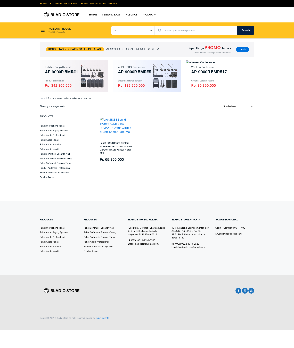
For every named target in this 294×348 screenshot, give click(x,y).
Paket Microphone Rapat (52, 126)
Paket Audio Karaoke (50, 145)
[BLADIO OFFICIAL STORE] (61, 15)
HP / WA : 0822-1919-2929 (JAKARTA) (99, 4)
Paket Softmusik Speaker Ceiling (56, 159)
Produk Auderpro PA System (54, 173)
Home (42, 98)
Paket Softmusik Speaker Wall (55, 154)
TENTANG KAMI (111, 14)
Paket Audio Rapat (49, 140)
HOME (93, 14)
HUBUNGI (131, 14)
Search (246, 30)
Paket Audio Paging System (54, 131)
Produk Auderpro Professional (55, 168)
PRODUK (147, 14)
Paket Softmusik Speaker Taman (56, 163)
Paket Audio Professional (52, 135)
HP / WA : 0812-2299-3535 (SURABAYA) (58, 4)
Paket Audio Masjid (49, 149)
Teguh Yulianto (102, 318)
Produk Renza (47, 177)
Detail (243, 49)
